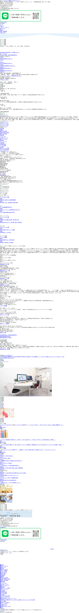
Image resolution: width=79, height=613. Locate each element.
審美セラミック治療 (5, 588)
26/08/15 (1, 474)
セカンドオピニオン (5, 597)
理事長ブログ (4, 605)
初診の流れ (3, 573)
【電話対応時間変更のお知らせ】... (8, 65)
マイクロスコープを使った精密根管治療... (9, 477)
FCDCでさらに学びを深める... (6, 455)
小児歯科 (3, 594)
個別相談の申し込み (4, 349)
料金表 (1, 30)
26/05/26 (1, 466)
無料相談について (4, 264)
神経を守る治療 (4, 577)
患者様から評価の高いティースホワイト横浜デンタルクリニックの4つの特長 (18, 599)
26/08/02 (1, 457)
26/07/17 (1, 481)
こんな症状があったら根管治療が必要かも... (10, 465)
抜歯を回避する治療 (5, 579)
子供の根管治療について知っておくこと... (9, 475)
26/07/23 (1, 461)
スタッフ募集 (4, 571)
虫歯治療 (3, 575)
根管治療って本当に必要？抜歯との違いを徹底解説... (11, 467)
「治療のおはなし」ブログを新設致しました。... (10, 482)
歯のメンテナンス (5, 585)
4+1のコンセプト (3, 124)
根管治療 (3, 581)
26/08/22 (1, 471)
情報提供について (4, 278)
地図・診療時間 (3, 31)
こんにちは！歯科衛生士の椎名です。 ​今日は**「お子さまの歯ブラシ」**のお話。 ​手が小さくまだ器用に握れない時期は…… (28, 439)
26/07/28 (1, 459)
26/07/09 (1, 62)
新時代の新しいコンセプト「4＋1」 (9, 598)
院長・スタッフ (4, 566)
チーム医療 (2, 174)
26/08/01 (1, 60)
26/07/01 (1, 64)
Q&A (2, 607)
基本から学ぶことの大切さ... (6, 463)
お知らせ (2, 26)
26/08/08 (1, 454)
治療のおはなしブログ (6, 606)
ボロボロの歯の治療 (5, 595)
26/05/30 (1, 464)
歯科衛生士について (4, 270)
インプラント (4, 582)
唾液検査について (4, 285)
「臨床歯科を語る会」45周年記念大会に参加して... (11, 460)
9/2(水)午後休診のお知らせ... (6, 58)
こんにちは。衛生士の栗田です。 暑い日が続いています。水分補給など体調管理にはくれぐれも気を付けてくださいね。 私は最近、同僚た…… (32, 444)
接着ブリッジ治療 (4, 323)
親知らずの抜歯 (4, 580)
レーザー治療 (3, 305)
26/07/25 (1, 479)
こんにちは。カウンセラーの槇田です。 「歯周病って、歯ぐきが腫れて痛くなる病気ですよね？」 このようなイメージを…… (28, 449)
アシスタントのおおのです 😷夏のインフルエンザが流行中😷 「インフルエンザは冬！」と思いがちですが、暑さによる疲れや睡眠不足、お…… (32, 424)
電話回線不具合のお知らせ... (6, 70)
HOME (2, 564)
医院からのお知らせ (5, 602)
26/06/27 (1, 67)
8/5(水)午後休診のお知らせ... (6, 63)
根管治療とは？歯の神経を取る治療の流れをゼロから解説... (13, 472)
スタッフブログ (4, 603)
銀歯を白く (2, 332)
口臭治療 (3, 590)
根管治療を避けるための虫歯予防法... (8, 480)
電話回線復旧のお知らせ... (6, 68)
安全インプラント (4, 314)
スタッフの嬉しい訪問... (5, 458)
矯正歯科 (3, 586)
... (0, 61)
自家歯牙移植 (4, 592)
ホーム (1, 24)
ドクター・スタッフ (4, 27)
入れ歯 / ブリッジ (5, 584)
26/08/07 (1, 57)
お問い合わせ (3, 32)
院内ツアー (2, 28)
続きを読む (3, 427)
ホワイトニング (4, 589)
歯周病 (2, 576)
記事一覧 (2, 71)
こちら (10, 552)
